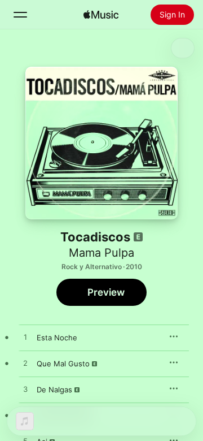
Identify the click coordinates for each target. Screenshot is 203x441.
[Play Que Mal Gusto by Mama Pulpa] (25, 363)
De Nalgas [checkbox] (54, 389)
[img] (100, 15)
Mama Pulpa (101, 253)
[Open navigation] (20, 14)
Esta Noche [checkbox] (57, 337)
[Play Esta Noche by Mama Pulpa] (25, 337)
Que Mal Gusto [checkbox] (63, 363)
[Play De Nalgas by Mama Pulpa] (25, 389)
